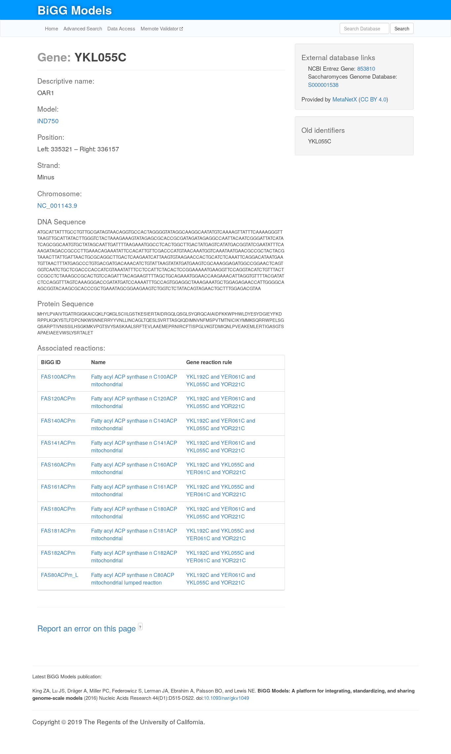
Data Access (121, 28)
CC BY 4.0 (373, 99)
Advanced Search (82, 28)
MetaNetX (344, 99)
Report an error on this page (87, 628)
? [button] (140, 627)
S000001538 (323, 84)
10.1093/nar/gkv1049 (226, 697)
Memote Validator (160, 28)
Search (402, 28)
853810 (366, 68)
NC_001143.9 (57, 205)
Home (51, 28)
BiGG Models (74, 9)
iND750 (48, 120)
